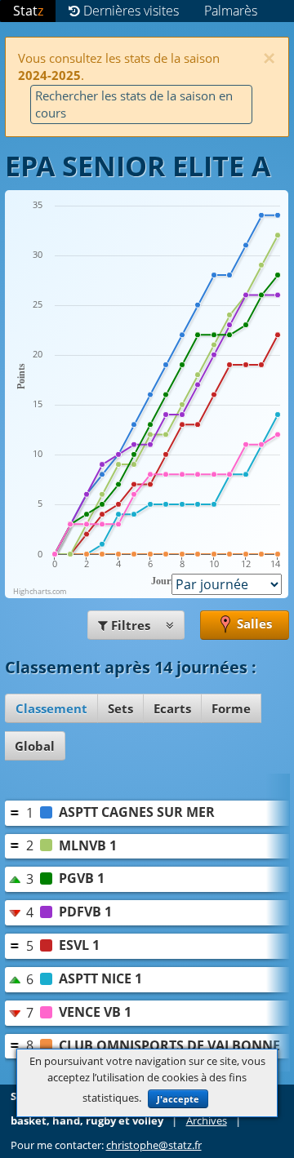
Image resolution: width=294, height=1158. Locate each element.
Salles (253, 623)
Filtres (131, 625)
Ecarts (172, 708)
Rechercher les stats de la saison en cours (134, 104)
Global (35, 746)
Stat (28, 11)
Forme (231, 708)
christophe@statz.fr (154, 1145)
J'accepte (178, 1099)
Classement (51, 708)
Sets (120, 708)
